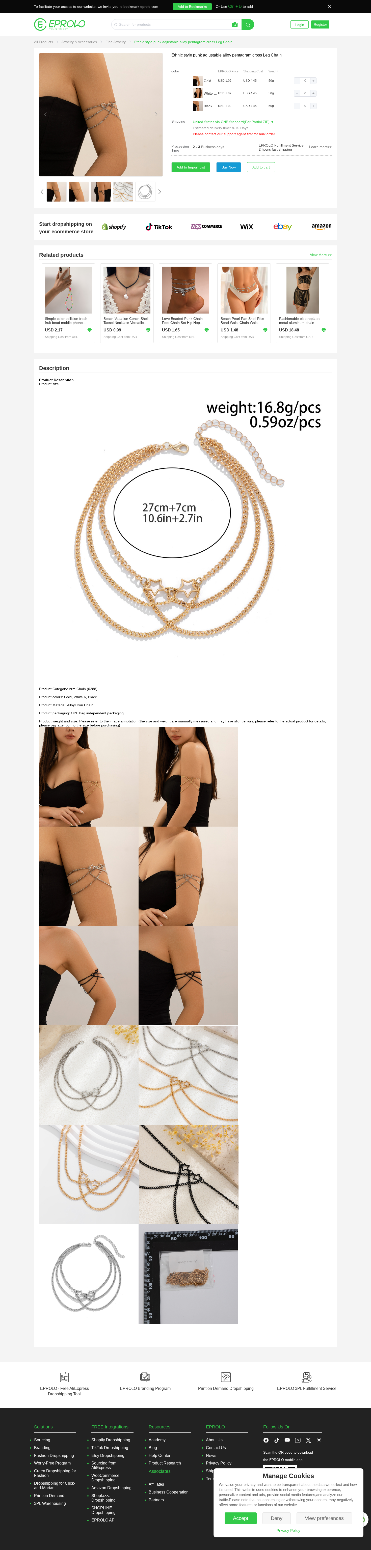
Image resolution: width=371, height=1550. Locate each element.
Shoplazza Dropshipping (103, 1497)
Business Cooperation (169, 1492)
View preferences (324, 1518)
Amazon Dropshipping (111, 1488)
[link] (44, 42)
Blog (153, 1448)
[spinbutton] (305, 80)
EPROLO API (103, 1520)
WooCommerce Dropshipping (105, 1477)
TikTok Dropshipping (109, 1448)
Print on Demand (49, 1495)
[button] (297, 81)
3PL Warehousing (50, 1503)
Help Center (159, 1455)
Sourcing (42, 1440)
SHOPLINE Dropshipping (103, 1510)
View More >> (321, 255)
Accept (240, 1518)
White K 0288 (210, 93)
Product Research (165, 1463)
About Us (214, 1440)
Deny (276, 1518)
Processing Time (180, 148)
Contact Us (216, 1448)
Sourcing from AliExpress (103, 1465)
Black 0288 (210, 106)
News (211, 1455)
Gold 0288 (210, 81)
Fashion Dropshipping (54, 1455)
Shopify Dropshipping (110, 1440)
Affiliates (156, 1484)
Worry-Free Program (52, 1463)
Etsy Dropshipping (107, 1455)
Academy (157, 1440)
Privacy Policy (288, 1530)
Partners (156, 1500)
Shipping (178, 121)
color (175, 71)
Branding (42, 1448)
